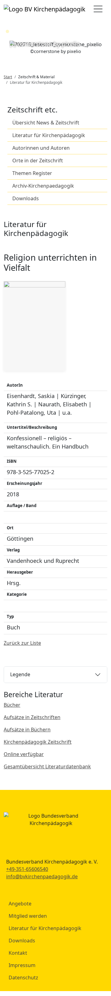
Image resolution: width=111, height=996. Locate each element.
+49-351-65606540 (27, 869)
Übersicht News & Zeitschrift (45, 122)
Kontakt (18, 952)
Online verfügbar (24, 754)
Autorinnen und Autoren (41, 147)
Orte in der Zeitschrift (37, 160)
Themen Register (32, 173)
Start (8, 76)
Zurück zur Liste (22, 643)
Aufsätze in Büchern (27, 729)
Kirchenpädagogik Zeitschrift (38, 741)
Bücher (12, 704)
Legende (20, 674)
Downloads (25, 198)
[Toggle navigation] (98, 9)
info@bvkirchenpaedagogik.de (42, 876)
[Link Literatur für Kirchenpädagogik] (44, 8)
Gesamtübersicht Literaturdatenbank (47, 766)
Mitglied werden (28, 916)
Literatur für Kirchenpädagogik (48, 135)
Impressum (22, 965)
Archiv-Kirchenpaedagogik (43, 185)
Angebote (20, 903)
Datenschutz (23, 977)
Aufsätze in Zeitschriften (32, 717)
